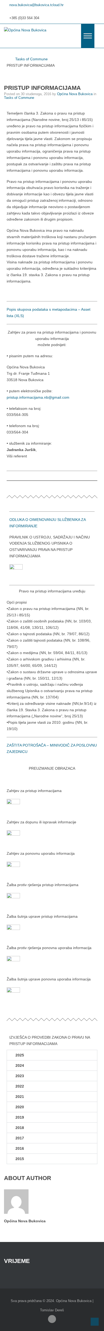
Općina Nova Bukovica (75, 94)
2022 (19, 1086)
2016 (19, 1148)
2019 (19, 1117)
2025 (19, 1055)
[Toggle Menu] (87, 35)
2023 (19, 1076)
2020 (19, 1107)
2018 (19, 1128)
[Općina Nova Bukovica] (25, 30)
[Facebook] (52, 1319)
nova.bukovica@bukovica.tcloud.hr (36, 5)
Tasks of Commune (31, 59)
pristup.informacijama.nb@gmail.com (38, 397)
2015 (19, 1159)
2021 (19, 1096)
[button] (52, 1055)
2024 (19, 1065)
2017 (19, 1138)
